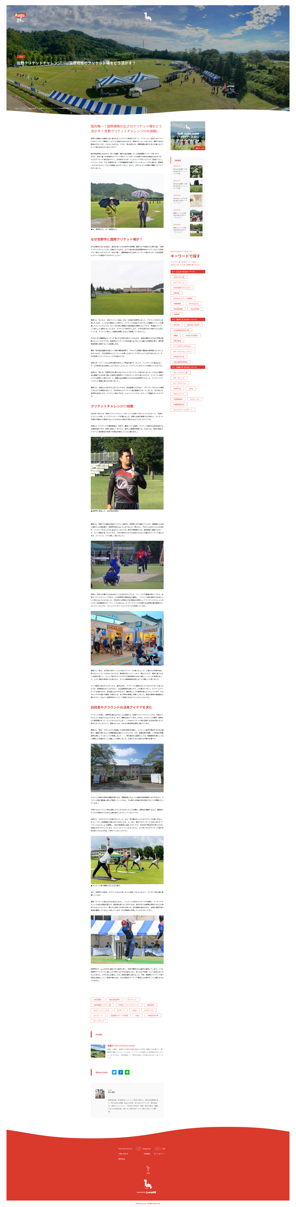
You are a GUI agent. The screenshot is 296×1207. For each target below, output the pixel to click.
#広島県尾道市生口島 (181, 330)
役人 (138, 1015)
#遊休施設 (177, 341)
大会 (135, 1010)
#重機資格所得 (179, 404)
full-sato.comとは (125, 1148)
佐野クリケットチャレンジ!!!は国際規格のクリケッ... (58, 108)
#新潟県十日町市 (193, 325)
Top (16, 108)
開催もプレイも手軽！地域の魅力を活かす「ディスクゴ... (180, 215)
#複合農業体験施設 (180, 362)
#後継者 (176, 314)
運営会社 (122, 1159)
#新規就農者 (178, 309)
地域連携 (98, 999)
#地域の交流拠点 (192, 335)
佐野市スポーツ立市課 (120, 1015)
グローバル (149, 1010)
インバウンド (99, 1021)
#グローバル (194, 399)
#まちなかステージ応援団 (183, 298)
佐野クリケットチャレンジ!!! (121, 1045)
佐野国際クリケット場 (103, 1005)
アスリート (99, 1015)
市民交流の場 (153, 1015)
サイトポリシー (159, 1154)
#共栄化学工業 (179, 277)
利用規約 (147, 1154)
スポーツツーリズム (102, 1010)
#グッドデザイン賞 (180, 372)
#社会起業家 (194, 309)
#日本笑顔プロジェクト (182, 288)
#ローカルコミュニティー (183, 351)
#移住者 (176, 293)
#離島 (176, 335)
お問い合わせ (123, 1154)
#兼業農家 (177, 303)
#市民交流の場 (179, 357)
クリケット (132, 999)
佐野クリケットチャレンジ (129, 1005)
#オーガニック (179, 378)
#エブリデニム (179, 282)
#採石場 (176, 325)
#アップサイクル (180, 383)
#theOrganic (194, 303)
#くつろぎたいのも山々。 (183, 346)
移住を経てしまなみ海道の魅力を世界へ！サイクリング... (180, 200)
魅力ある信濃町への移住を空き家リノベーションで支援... (180, 171)
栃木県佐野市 (115, 999)
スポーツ (121, 1010)
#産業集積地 (178, 399)
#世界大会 (177, 388)
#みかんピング (179, 394)
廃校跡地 (151, 1005)
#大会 (191, 388)
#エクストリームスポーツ (183, 410)
